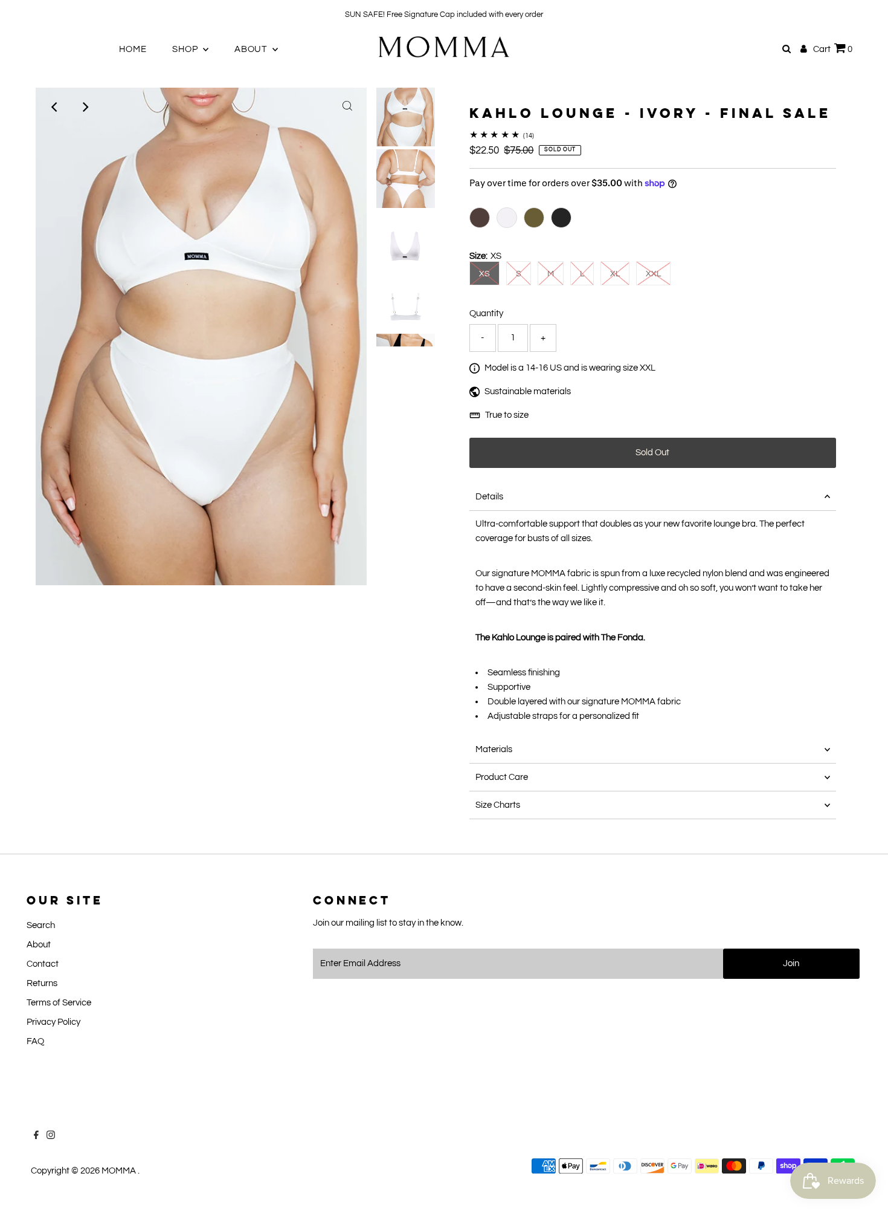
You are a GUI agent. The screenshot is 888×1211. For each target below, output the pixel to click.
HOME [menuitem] (132, 49)
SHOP (186, 49)
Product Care (501, 777)
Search (41, 925)
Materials (493, 749)
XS (484, 274)
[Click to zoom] (347, 107)
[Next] (84, 107)
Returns (42, 983)
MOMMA (119, 1170)
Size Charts (497, 805)
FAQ (35, 1041)
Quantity (486, 313)
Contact (43, 964)
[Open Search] (786, 49)
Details (489, 496)
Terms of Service (59, 1002)
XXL (653, 274)
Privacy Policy (53, 1022)
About (39, 944)
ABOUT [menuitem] (251, 49)
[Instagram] (38, 14)
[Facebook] (23, 14)
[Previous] (55, 107)
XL (615, 274)
